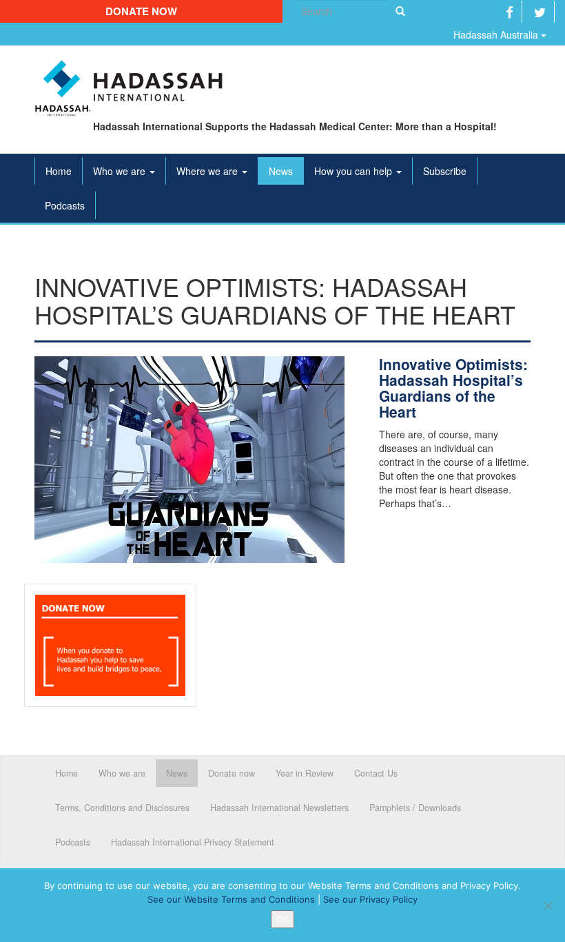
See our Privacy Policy (370, 899)
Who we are (120, 171)
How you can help (354, 171)
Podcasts (65, 205)
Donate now (141, 11)
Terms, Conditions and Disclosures (122, 807)
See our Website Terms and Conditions (231, 899)
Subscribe (444, 171)
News (281, 171)
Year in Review (304, 773)
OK (282, 919)
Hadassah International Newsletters (279, 807)
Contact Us (376, 773)
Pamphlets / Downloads (415, 807)
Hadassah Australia (497, 34)
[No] (548, 905)
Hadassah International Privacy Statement (192, 842)
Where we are (208, 171)
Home (58, 171)
